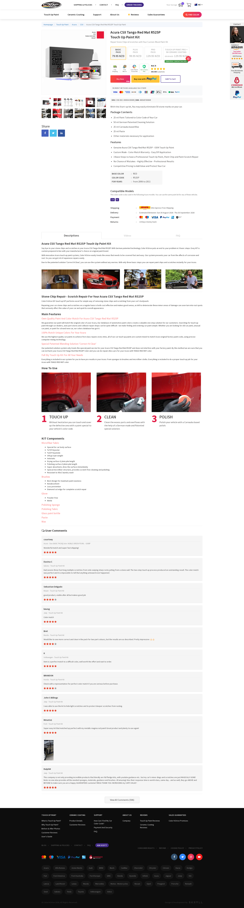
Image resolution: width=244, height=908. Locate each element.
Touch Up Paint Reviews (150, 820)
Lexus (74, 883)
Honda (120, 876)
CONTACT (104, 5)
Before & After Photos (51, 828)
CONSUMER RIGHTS (146, 848)
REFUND (162, 848)
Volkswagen (95, 891)
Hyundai (132, 876)
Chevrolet (138, 868)
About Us (114, 14)
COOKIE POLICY (177, 848)
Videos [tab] (127, 235)
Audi (90, 868)
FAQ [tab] (178, 235)
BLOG (44, 845)
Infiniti (145, 876)
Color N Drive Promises (178, 820)
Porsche (174, 883)
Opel (149, 883)
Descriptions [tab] (71, 235)
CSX (112, 200)
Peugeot (161, 883)
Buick (112, 868)
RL (117, 200)
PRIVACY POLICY (195, 848)
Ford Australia (77, 876)
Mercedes (99, 883)
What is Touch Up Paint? (51, 820)
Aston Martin (77, 868)
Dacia (178, 868)
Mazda (86, 883)
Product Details (75, 820)
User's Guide (47, 836)
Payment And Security (103, 827)
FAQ (117, 5)
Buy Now (120, 79)
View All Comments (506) (122, 799)
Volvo (109, 891)
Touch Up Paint (51, 14)
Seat (46, 891)
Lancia (46, 883)
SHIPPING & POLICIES (83, 5)
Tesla (69, 891)
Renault (188, 883)
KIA (190, 876)
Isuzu (156, 876)
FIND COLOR (193, 14)
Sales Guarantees (156, 14)
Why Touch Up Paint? (50, 824)
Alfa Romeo (60, 868)
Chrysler (152, 868)
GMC (109, 876)
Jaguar (168, 876)
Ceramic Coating (76, 14)
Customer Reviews (49, 832)
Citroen (166, 868)
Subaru (57, 891)
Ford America (59, 876)
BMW (101, 868)
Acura (46, 868)
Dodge (189, 868)
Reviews (134, 14)
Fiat (45, 876)
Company (126, 820)
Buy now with (140, 79)
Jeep (180, 876)
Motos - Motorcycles (119, 883)
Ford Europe (95, 876)
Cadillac (124, 868)
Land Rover (60, 883)
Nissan (137, 883)
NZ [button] (199, 4)
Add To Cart (170, 79)
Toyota (81, 891)
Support (97, 14)
